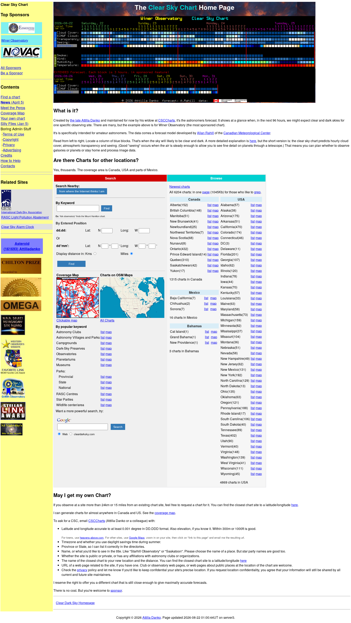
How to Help (11, 160)
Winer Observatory (14, 40)
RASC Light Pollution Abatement (25, 217)
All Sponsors (11, 67)
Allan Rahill (205, 132)
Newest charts (179, 186)
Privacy (9, 144)
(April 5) (17, 102)
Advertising (12, 149)
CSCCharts (166, 120)
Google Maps (137, 537)
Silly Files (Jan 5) (14, 123)
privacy (82, 570)
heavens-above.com (92, 537)
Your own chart (13, 118)
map (108, 331)
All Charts (107, 320)
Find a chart (10, 96)
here (253, 140)
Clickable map (66, 320)
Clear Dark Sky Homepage (75, 602)
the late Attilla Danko (85, 120)
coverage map (165, 512)
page (206, 192)
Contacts (8, 165)
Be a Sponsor (12, 72)
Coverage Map (13, 112)
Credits (6, 155)
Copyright (10, 139)
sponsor (116, 590)
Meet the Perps (13, 107)
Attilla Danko (151, 617)
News (5, 102)
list (103, 331)
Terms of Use (13, 134)
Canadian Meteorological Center (246, 132)
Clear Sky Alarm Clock (17, 226)
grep (257, 192)
